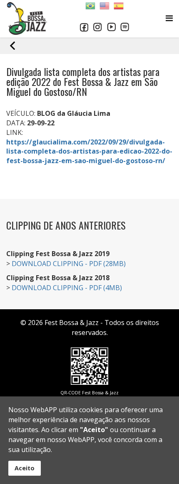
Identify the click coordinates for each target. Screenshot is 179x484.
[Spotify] (125, 26)
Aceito (25, 468)
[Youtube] (111, 26)
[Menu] (169, 18)
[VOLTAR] (93, 46)
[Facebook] (84, 27)
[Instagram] (97, 27)
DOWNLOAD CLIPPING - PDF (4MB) (67, 287)
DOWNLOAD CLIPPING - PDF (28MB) (69, 263)
